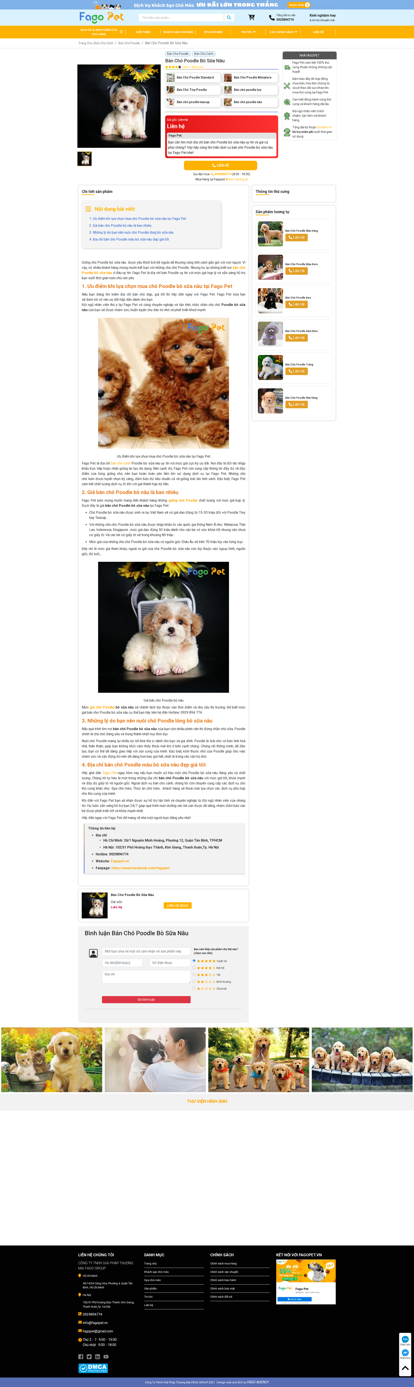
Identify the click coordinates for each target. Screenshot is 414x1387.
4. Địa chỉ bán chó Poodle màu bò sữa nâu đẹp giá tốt (129, 239)
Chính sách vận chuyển (224, 1272)
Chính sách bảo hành (223, 1280)
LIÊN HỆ (318, 32)
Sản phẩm (150, 1288)
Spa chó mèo (152, 1280)
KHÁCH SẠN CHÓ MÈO (178, 32)
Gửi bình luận (146, 999)
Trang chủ (150, 1263)
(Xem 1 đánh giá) (193, 67)
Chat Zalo (405, 1344)
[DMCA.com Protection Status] (108, 1366)
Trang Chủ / (86, 43)
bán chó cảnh (121, 463)
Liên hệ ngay (177, 906)
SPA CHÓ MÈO (213, 32)
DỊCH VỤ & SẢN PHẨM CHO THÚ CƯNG (98, 32)
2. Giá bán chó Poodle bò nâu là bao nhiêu (120, 226)
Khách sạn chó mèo (156, 1272)
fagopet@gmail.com (98, 1331)
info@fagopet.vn (95, 1323)
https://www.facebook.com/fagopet (140, 868)
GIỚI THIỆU (143, 32)
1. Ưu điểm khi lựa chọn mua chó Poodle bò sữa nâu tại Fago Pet (137, 219)
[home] (101, 17)
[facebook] (80, 1356)
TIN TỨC (247, 32)
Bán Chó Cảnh (103, 43)
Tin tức (148, 1296)
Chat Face (405, 1358)
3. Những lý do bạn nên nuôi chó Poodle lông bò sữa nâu (131, 232)
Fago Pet (109, 773)
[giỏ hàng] (251, 17)
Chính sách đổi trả (221, 1296)
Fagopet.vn (120, 861)
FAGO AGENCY (258, 1382)
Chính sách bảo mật (222, 1288)
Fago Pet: (175, 135)
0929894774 (324, 127)
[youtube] (106, 1356)
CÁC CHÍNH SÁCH (282, 32)
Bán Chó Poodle (129, 43)
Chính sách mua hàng (223, 1263)
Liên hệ (148, 1305)
